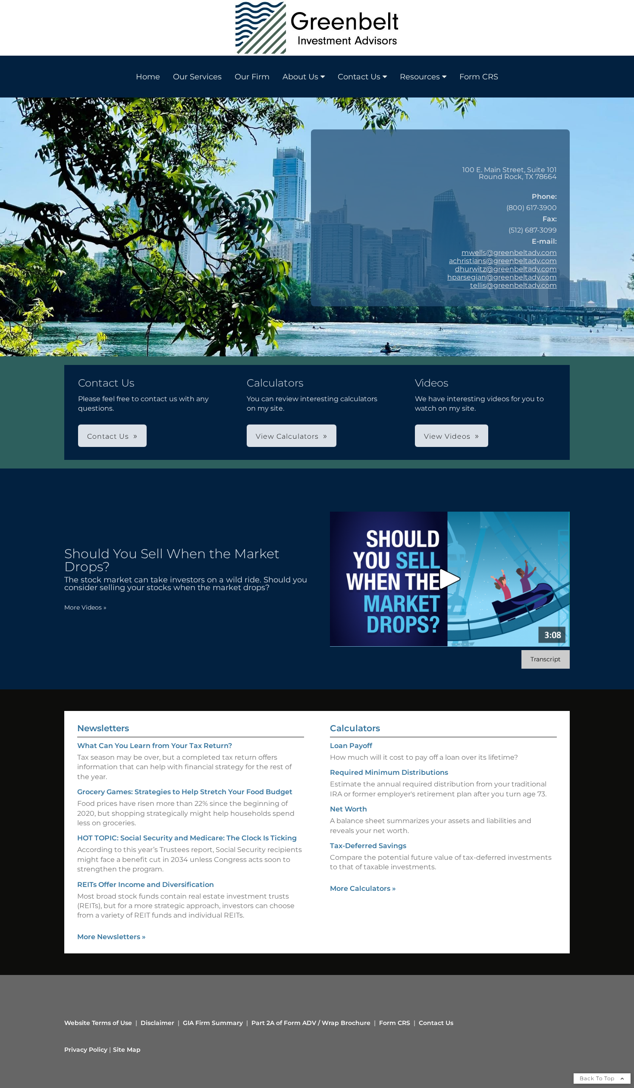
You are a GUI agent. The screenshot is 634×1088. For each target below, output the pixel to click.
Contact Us (359, 77)
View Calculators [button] (287, 436)
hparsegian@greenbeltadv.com (502, 277)
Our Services (197, 77)
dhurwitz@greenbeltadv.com (506, 269)
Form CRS (478, 77)
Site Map (127, 1049)
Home (148, 77)
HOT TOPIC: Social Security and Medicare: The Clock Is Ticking (187, 838)
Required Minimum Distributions (389, 772)
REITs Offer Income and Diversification (145, 884)
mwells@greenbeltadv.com (509, 252)
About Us (300, 77)
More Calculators (363, 888)
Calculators (355, 728)
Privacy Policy (85, 1049)
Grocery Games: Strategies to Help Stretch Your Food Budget (184, 792)
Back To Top (598, 1078)
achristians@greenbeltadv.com (503, 261)
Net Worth (348, 809)
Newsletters (103, 728)
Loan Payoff (351, 746)
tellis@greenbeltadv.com (513, 285)
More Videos (85, 607)
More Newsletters (111, 937)
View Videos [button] (447, 436)
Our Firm (252, 77)
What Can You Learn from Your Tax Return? (154, 746)
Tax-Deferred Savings (368, 846)
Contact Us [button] (108, 436)
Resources (420, 77)
